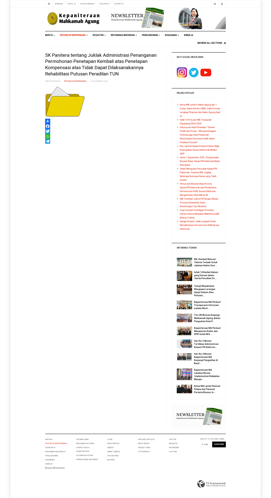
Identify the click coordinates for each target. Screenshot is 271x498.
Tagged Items (144, 447)
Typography (144, 451)
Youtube (173, 451)
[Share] (214, 4)
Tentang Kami (82, 439)
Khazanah (171, 35)
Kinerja (188, 35)
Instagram (174, 447)
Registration (113, 443)
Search (110, 447)
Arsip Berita (143, 443)
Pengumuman (150, 35)
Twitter (172, 439)
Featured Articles (146, 439)
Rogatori (98, 35)
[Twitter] (103, 131)
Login (109, 439)
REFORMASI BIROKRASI (123, 35)
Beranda (59, 4)
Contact (118, 4)
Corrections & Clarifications (83, 449)
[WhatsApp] (103, 136)
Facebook (173, 443)
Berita (49, 35)
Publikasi (103, 4)
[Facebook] (103, 126)
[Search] (222, 4)
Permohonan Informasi (87, 459)
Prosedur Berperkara (73, 35)
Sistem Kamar (86, 4)
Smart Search (113, 451)
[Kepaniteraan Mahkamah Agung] (73, 18)
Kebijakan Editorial (85, 443)
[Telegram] (103, 141)
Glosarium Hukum (84, 455)
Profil (70, 4)
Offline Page (113, 455)
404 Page (111, 459)
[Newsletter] (137, 17)
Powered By (211, 484)
